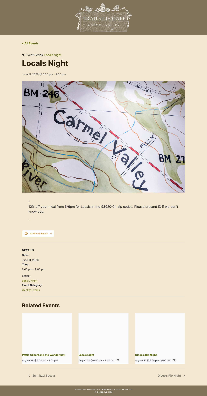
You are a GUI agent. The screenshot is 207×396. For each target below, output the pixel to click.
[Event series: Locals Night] (118, 360)
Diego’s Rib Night (146, 354)
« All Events (30, 43)
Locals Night (29, 280)
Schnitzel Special (43, 375)
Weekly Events (31, 290)
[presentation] (47, 331)
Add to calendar (39, 233)
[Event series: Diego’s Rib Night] (174, 360)
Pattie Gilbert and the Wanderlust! (43, 354)
